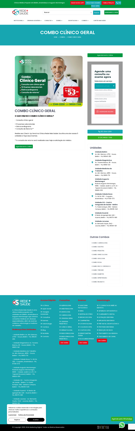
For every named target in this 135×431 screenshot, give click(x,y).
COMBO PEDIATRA (98, 251)
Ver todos (64, 343)
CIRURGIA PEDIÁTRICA (63, 322)
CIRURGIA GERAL (67, 318)
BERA (82, 311)
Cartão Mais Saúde (99, 20)
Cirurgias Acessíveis (33, 20)
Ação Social (46, 309)
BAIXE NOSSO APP (77, 3)
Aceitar (36, 420)
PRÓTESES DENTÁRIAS (106, 327)
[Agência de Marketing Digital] (103, 427)
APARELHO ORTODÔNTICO (108, 311)
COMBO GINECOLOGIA (99, 254)
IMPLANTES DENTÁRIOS (106, 320)
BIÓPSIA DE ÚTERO (86, 314)
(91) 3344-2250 (106, 131)
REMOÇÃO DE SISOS (106, 330)
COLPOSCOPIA (85, 330)
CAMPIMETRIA (85, 320)
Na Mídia (45, 333)
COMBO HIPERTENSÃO (99, 278)
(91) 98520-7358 (106, 137)
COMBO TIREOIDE (98, 270)
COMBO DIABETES (98, 274)
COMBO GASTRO (98, 247)
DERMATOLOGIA (66, 330)
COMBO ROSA (97, 262)
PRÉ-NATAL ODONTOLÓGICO (109, 324)
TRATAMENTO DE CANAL (107, 336)
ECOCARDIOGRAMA (87, 339)
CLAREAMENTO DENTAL (107, 314)
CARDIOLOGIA (66, 315)
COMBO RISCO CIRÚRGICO (101, 266)
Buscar (96, 13)
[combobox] (68, 13)
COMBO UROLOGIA (98, 258)
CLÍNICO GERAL (66, 327)
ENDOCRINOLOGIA (67, 333)
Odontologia (72, 20)
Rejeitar (17, 420)
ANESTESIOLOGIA (67, 309)
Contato (45, 336)
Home (55, 37)
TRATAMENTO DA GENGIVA (108, 333)
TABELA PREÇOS (108, 3)
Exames (58, 20)
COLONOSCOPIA (86, 327)
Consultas (48, 20)
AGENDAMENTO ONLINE (111, 12)
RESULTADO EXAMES (93, 3)
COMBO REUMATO (98, 282)
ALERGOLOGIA (66, 305)
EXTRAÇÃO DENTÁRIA (106, 317)
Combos (84, 20)
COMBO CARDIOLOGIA (99, 243)
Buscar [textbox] (47, 12)
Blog (44, 330)
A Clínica (45, 305)
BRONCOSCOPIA (86, 317)
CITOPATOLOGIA (86, 324)
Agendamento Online (24, 146)
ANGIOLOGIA (65, 312)
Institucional (18, 20)
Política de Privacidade (26, 415)
